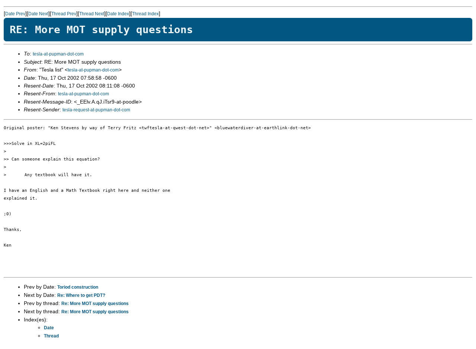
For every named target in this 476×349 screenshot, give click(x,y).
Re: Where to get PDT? (81, 295)
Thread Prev (63, 13)
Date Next (38, 13)
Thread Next (91, 13)
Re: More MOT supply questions (95, 303)
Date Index (118, 13)
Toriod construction (77, 287)
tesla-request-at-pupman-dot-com (96, 109)
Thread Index (145, 13)
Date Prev (15, 13)
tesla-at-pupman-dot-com (58, 54)
